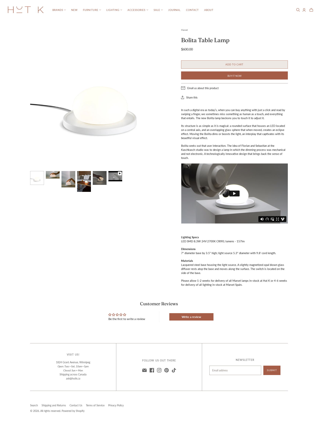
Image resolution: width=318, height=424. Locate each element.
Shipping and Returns (54, 405)
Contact (192, 9)
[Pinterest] (166, 370)
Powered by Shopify (73, 410)
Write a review (191, 317)
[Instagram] (159, 370)
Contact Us (76, 405)
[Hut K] (26, 10)
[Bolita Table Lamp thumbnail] (37, 178)
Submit (272, 370)
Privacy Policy (116, 405)
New (74, 9)
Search (34, 405)
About (208, 9)
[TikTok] (174, 370)
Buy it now (234, 75)
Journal (174, 9)
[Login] (304, 10)
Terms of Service (95, 405)
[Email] (144, 370)
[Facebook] (152, 370)
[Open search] (298, 10)
